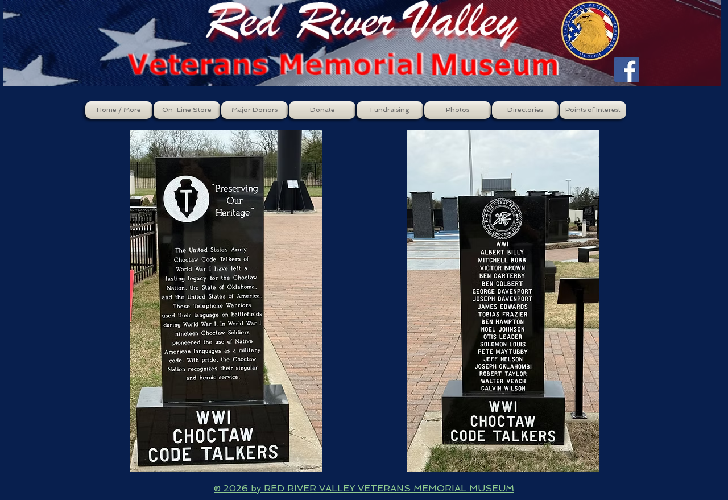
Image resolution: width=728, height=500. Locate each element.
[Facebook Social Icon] (626, 69)
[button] (187, 110)
